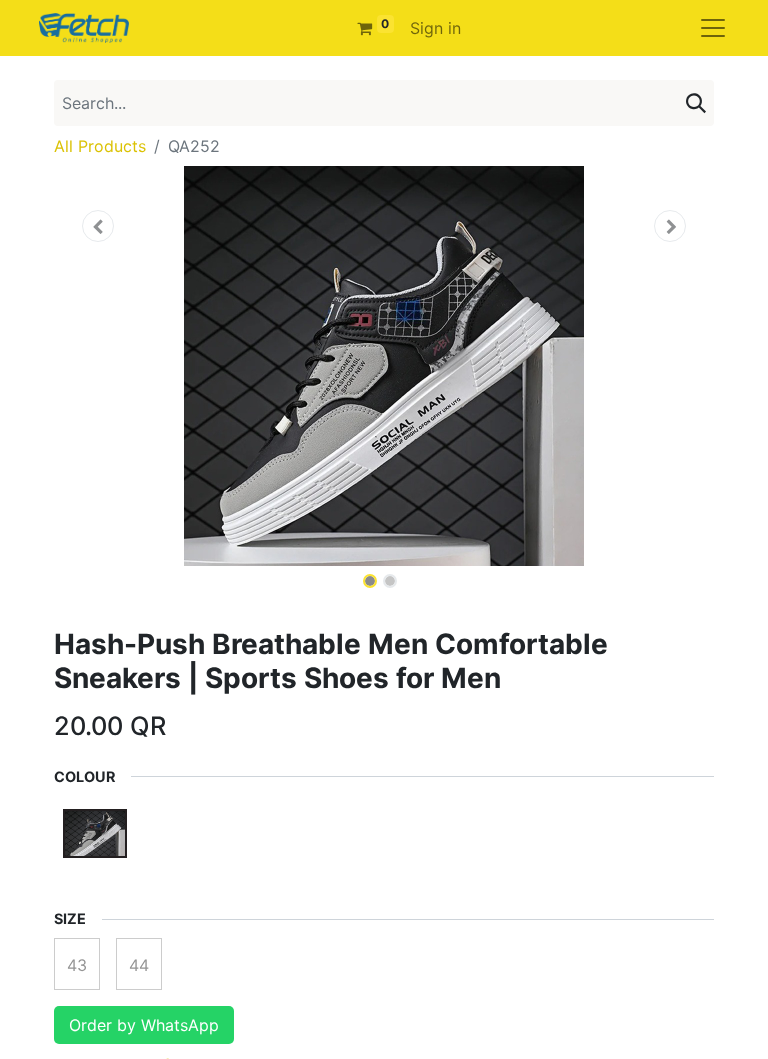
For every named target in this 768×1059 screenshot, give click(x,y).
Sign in (435, 28)
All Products (100, 146)
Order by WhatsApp (144, 1025)
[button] (98, 226)
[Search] (696, 103)
